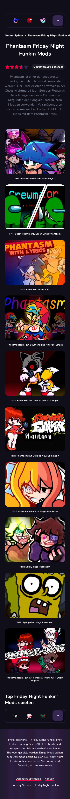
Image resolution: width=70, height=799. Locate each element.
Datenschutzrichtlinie (28, 779)
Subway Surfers (21, 785)
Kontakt (49, 779)
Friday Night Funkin (47, 785)
